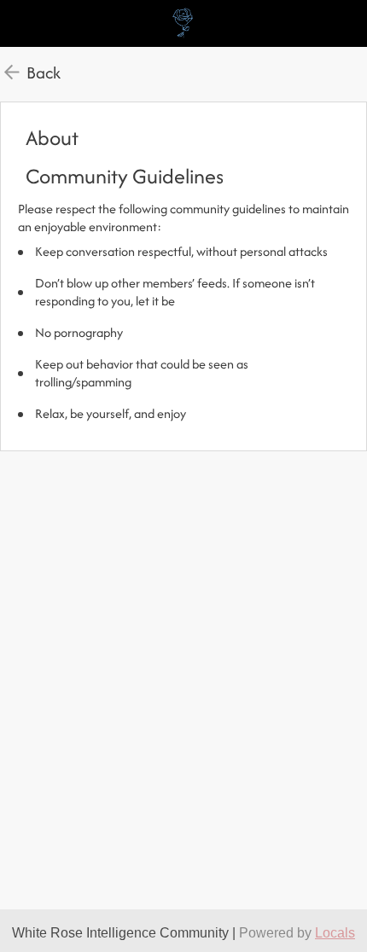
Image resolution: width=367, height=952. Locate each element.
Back (43, 72)
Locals (335, 933)
